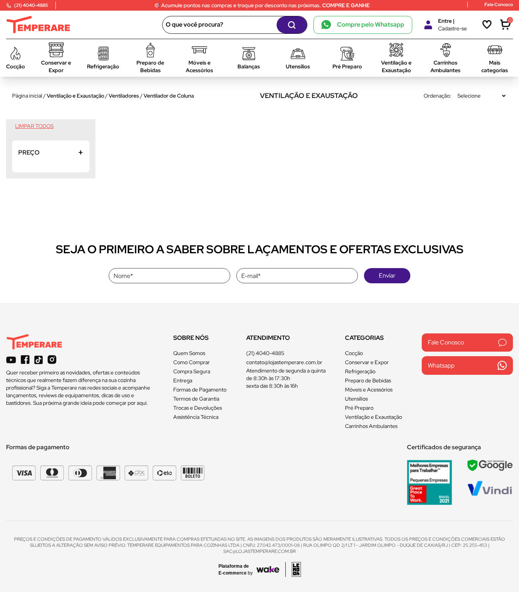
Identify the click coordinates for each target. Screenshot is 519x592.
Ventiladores (124, 95)
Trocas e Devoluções (197, 407)
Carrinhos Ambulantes (371, 426)
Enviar (387, 275)
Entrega (182, 380)
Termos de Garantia (196, 398)
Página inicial (27, 95)
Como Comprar (191, 362)
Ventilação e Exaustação (75, 95)
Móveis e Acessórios (368, 389)
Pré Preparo (359, 407)
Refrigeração (360, 371)
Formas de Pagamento (199, 389)
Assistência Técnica (195, 417)
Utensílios (356, 398)
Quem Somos (189, 353)
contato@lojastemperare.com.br (284, 362)
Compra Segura (191, 371)
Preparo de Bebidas (368, 380)
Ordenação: (437, 95)
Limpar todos (34, 126)
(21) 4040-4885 (265, 353)
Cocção (354, 353)
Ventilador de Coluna (169, 95)
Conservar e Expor (367, 362)
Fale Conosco (446, 342)
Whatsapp (441, 365)
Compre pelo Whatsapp (370, 24)
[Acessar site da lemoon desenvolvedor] (293, 569)
